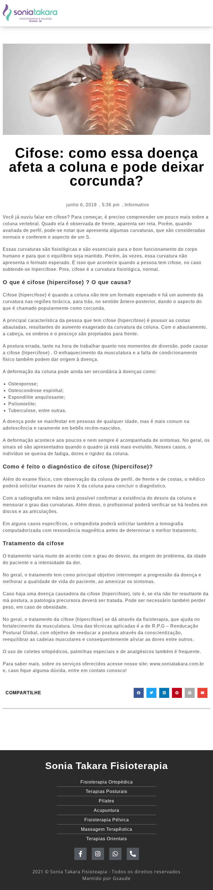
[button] (139, 693)
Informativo (137, 204)
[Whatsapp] (115, 854)
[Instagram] (98, 854)
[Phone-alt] (133, 854)
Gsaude (122, 878)
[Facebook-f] (80, 854)
